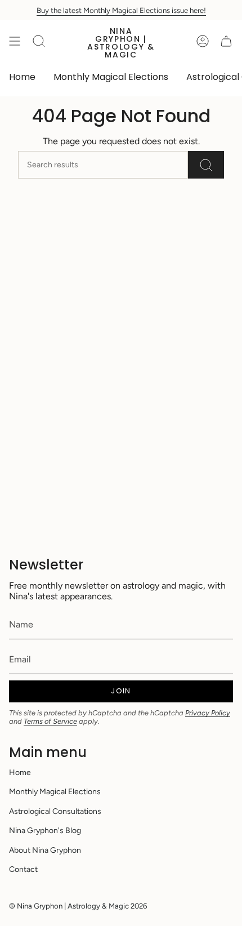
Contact (23, 869)
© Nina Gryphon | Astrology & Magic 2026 (78, 905)
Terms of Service (50, 721)
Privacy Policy (207, 713)
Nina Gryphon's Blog (45, 830)
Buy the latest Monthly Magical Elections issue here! (121, 10)
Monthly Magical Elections (55, 791)
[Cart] (226, 41)
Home (20, 772)
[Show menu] (14, 41)
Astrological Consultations (55, 811)
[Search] (206, 165)
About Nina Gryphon (45, 850)
